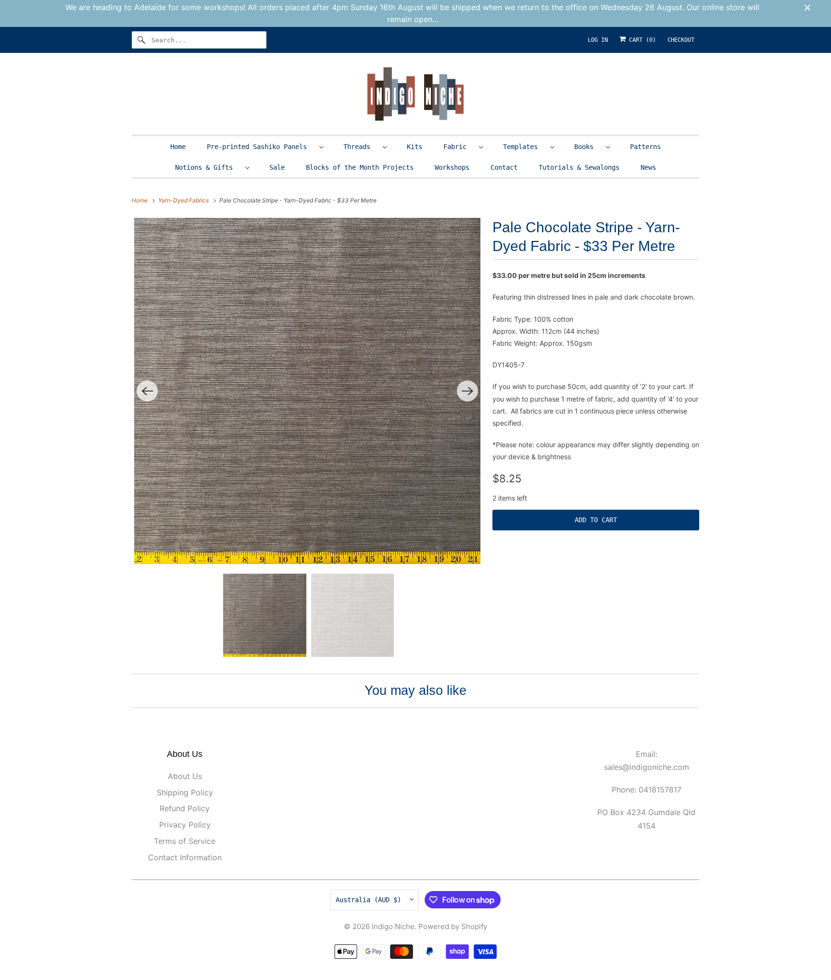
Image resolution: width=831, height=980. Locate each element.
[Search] (141, 40)
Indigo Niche (393, 926)
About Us (185, 776)
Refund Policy (185, 808)
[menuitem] (264, 146)
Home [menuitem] (178, 147)
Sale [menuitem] (277, 167)
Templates (524, 147)
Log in (598, 40)
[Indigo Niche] (415, 96)
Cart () (641, 40)
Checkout (680, 40)
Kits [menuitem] (414, 147)
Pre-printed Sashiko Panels (261, 147)
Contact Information (185, 857)
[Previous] (147, 391)
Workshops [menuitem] (452, 167)
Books (587, 147)
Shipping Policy (185, 792)
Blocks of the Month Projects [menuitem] (360, 167)
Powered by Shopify (452, 926)
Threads (360, 147)
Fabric (458, 147)
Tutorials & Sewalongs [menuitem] (579, 167)
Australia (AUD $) (370, 900)
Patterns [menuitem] (645, 147)
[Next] (467, 391)
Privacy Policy (185, 824)
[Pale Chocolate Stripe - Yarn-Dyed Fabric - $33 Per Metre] (307, 391)
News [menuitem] (648, 167)
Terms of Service (184, 841)
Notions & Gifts (207, 167)
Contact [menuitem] (504, 167)
